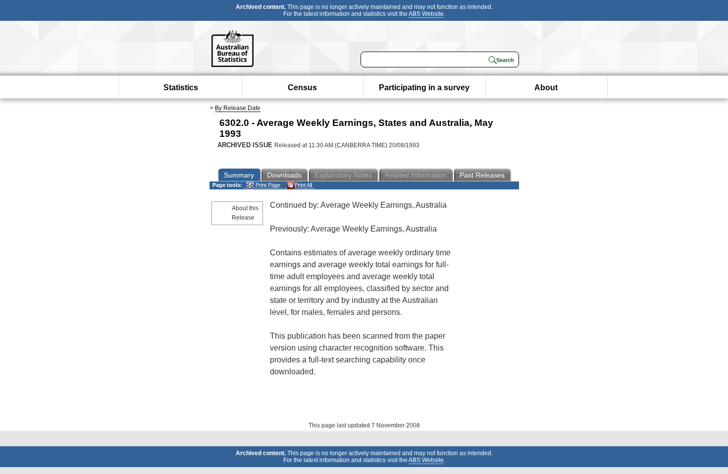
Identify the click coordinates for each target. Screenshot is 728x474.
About (546, 87)
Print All (303, 185)
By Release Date (237, 108)
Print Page (267, 185)
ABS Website (426, 13)
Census (302, 87)
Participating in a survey (424, 87)
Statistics (180, 87)
